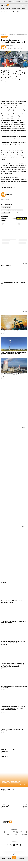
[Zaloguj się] (23, 5)
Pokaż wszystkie (15, 212)
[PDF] (11, 199)
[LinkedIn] (14, 844)
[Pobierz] (21, 48)
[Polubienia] (2, 854)
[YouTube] (17, 844)
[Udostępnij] (26, 853)
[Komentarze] (14, 854)
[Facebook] (7, 844)
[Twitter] (10, 844)
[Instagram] (20, 844)
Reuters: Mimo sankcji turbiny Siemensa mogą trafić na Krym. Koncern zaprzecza (13, 145)
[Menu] (26, 5)
